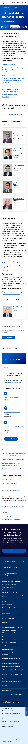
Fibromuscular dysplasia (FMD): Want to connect (13, 427)
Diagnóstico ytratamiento (5, 26)
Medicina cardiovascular (9, 86)
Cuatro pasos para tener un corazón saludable (13, 459)
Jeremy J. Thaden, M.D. (17, 182)
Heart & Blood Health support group (13, 382)
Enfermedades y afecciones (10, 7)
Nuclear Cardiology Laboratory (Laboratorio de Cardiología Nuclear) (12, 90)
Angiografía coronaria (7, 479)
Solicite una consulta (8, 337)
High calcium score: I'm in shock (12, 411)
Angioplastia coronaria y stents (9, 483)
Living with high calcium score (11, 397)
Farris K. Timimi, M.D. (18, 198)
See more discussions (11, 438)
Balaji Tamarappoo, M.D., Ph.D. (18, 132)
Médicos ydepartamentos (15, 26)
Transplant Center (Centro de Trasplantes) (10, 95)
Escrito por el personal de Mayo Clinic (11, 326)
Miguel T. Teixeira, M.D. (18, 165)
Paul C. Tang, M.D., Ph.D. (17, 149)
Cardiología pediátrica (8, 64)
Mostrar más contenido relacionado (10, 468)
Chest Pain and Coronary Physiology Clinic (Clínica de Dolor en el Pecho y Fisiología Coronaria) (12, 70)
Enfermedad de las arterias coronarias (12, 519)
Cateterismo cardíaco (7, 487)
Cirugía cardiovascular (8, 75)
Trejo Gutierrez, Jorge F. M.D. (18, 307)
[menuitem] (15, 26)
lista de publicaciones (16, 277)
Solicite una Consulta (9, 21)
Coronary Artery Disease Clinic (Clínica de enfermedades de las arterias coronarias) (13, 80)
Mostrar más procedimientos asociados (11, 490)
